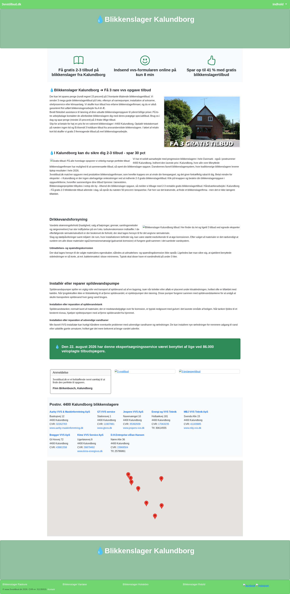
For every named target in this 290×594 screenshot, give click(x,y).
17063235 (163, 424)
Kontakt (51, 589)
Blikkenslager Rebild (194, 584)
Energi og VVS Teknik (164, 411)
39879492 (89, 447)
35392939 (135, 424)
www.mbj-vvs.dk (192, 428)
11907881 (109, 424)
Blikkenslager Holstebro (135, 584)
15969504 (122, 447)
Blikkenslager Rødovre (15, 584)
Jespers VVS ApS (133, 411)
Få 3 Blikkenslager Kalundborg (145, 36)
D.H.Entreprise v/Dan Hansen (127, 435)
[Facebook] (249, 585)
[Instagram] (262, 585)
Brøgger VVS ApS (60, 435)
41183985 (195, 424)
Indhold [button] (278, 4)
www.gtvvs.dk (104, 428)
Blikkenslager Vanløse (75, 584)
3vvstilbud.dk (11, 4)
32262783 (61, 424)
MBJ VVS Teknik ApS (196, 411)
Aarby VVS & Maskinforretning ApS (70, 411)
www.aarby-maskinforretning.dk (66, 428)
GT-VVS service (106, 411)
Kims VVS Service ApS (90, 435)
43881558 (61, 447)
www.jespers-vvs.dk (133, 428)
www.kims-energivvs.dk (90, 451)
